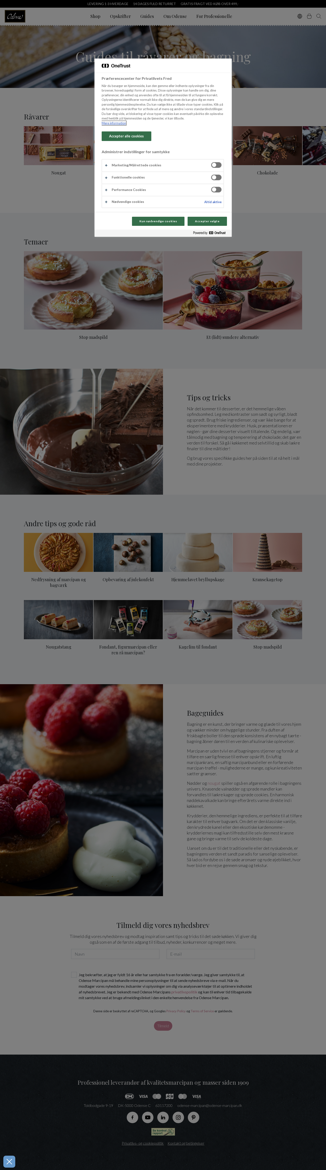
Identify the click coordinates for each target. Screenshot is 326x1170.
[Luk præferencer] (9, 1162)
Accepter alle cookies (126, 136)
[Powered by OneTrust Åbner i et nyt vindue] (211, 234)
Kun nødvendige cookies (158, 221)
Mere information (114, 123)
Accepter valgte (207, 221)
